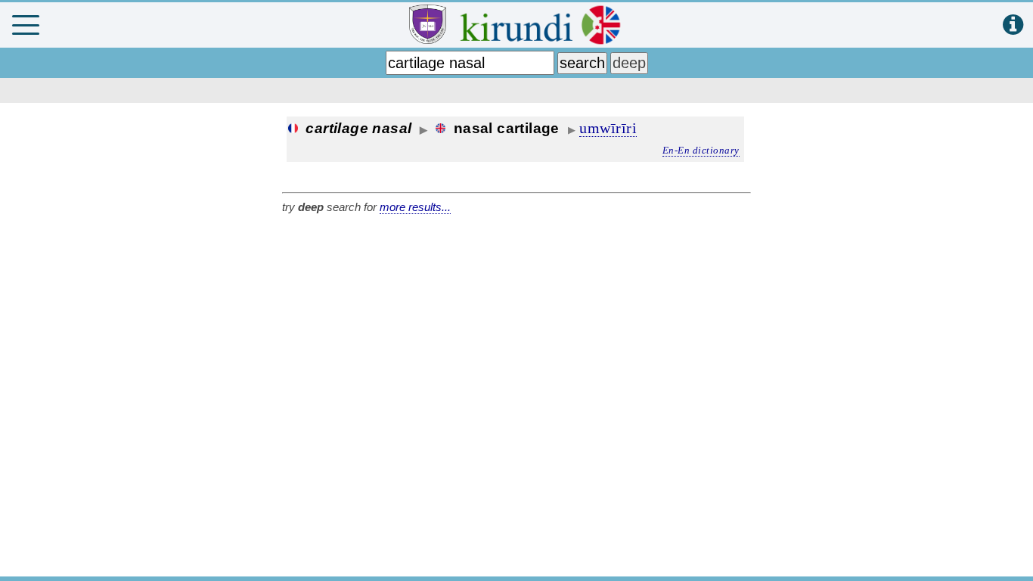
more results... (415, 206)
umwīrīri (608, 128)
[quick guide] (1013, 25)
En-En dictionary (701, 150)
